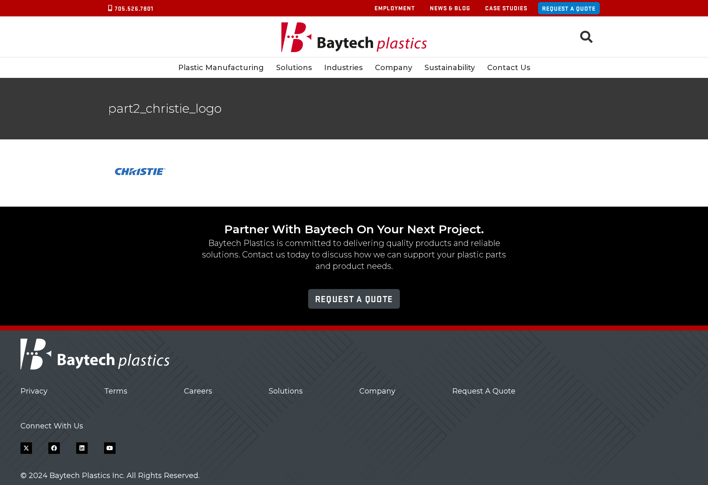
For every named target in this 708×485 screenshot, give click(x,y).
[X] (26, 448)
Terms (115, 391)
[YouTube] (110, 448)
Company (377, 391)
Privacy (34, 391)
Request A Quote (483, 391)
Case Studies (506, 8)
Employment (394, 8)
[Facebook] (54, 448)
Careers (198, 391)
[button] (586, 37)
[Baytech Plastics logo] (354, 37)
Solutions (286, 391)
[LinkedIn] (82, 448)
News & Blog (450, 8)
